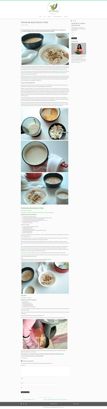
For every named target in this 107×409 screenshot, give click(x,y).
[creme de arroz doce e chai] (45, 334)
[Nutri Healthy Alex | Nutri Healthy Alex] (53, 8)
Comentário (23, 365)
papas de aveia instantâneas (59, 72)
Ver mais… (79, 62)
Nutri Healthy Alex (47, 407)
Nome (22, 378)
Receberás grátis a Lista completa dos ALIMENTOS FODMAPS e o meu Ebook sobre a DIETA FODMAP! (78, 29)
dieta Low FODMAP (48, 350)
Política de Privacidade (76, 403)
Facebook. (62, 353)
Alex (44, 16)
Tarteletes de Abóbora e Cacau (28, 399)
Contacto (66, 16)
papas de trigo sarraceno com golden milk (29, 74)
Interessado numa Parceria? (53, 403)
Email (22, 382)
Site (21, 387)
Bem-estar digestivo (57, 16)
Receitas (49, 16)
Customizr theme (61, 407)
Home (40, 16)
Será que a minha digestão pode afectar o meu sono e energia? (56, 399)
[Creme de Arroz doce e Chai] (45, 49)
